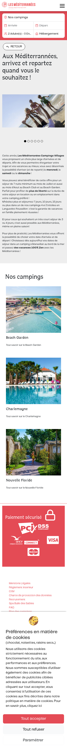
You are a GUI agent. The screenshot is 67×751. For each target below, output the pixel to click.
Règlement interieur (21, 587)
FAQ (11, 607)
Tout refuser (33, 729)
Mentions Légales (19, 583)
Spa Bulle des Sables (21, 603)
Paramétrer (33, 740)
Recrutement (17, 599)
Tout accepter (33, 719)
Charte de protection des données (30, 595)
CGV (12, 591)
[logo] (18, 5)
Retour (16, 46)
